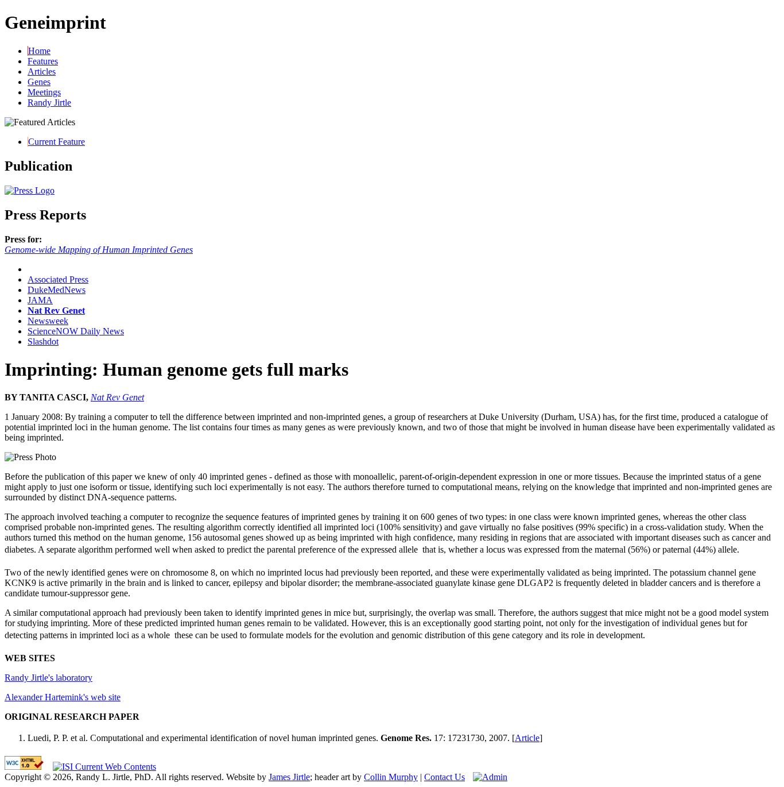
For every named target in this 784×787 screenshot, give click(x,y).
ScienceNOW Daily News (76, 331)
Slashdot (43, 341)
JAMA (40, 300)
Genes (39, 82)
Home (39, 51)
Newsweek (48, 321)
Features (43, 61)
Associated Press (58, 279)
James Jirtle (289, 777)
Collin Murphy (391, 777)
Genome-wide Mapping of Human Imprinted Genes (99, 249)
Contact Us (444, 777)
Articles (42, 71)
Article (527, 738)
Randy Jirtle (49, 102)
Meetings (44, 92)
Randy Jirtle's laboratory (48, 677)
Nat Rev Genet (56, 310)
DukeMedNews (57, 290)
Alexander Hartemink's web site (63, 697)
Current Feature (56, 141)
